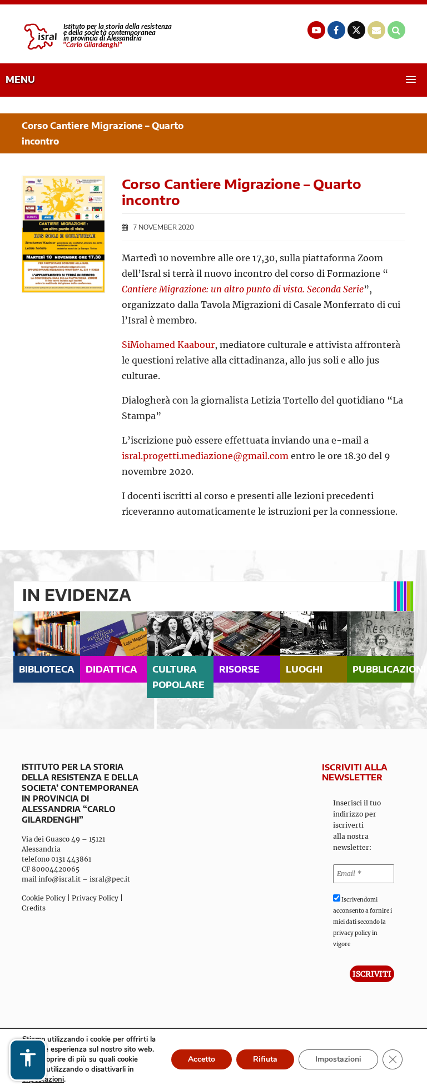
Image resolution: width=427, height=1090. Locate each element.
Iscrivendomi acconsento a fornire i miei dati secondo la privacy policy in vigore (362, 922)
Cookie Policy (44, 898)
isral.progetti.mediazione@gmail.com (205, 455)
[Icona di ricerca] (396, 30)
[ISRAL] (97, 36)
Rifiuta (265, 1059)
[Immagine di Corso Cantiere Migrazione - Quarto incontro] (63, 234)
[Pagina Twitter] (356, 30)
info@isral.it (59, 879)
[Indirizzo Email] (376, 30)
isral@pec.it (110, 879)
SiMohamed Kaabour (168, 344)
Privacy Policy (95, 898)
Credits (34, 908)
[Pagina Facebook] (336, 30)
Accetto (201, 1059)
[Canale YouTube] (316, 30)
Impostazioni (338, 1059)
